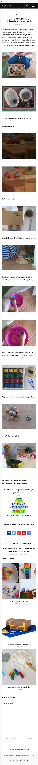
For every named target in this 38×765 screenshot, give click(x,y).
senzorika (25, 554)
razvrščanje (25, 551)
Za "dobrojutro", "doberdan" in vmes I (14, 480)
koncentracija (19, 546)
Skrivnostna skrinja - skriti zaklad (19, 644)
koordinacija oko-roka (13, 548)
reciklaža (14, 554)
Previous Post (11, 738)
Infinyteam (31, 755)
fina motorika (27, 543)
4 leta (16, 543)
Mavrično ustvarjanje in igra (19, 601)
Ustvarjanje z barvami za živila (19, 687)
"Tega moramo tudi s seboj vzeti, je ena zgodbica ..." (18, 397)
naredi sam (13, 551)
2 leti (20, 14)
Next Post (28, 738)
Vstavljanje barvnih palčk (10, 238)
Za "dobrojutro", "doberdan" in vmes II (15, 483)
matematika (30, 548)
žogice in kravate (8, 6)
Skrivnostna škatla (8, 199)
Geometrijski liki (7, 126)
